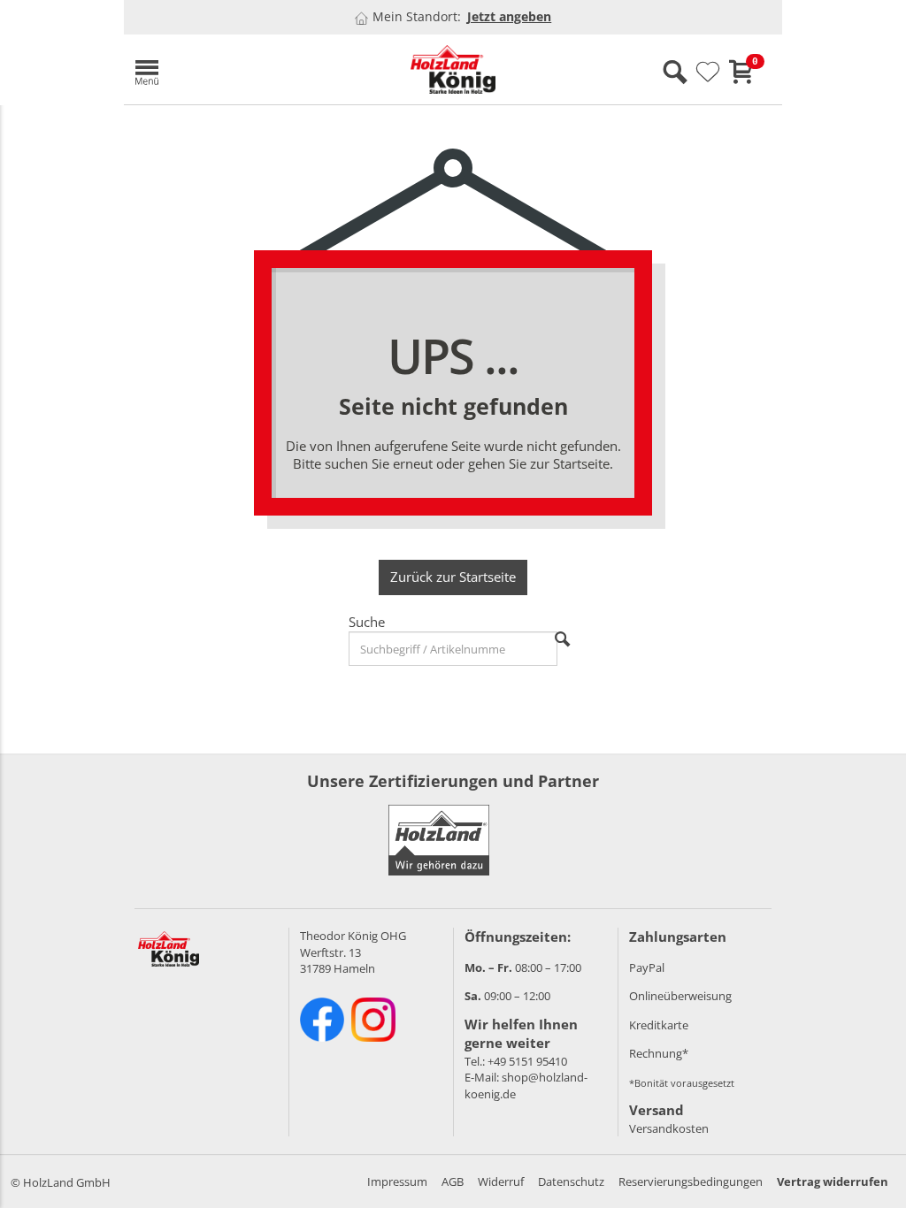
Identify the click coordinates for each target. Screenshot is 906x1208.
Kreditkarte (658, 1025)
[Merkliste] (707, 72)
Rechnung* (658, 1053)
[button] (230, 69)
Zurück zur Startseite (453, 576)
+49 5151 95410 (527, 1061)
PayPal (646, 967)
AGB (452, 1181)
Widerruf (501, 1181)
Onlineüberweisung (680, 996)
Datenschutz (571, 1181)
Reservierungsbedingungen (690, 1181)
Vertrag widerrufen (832, 1181)
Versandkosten (669, 1128)
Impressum (397, 1181)
